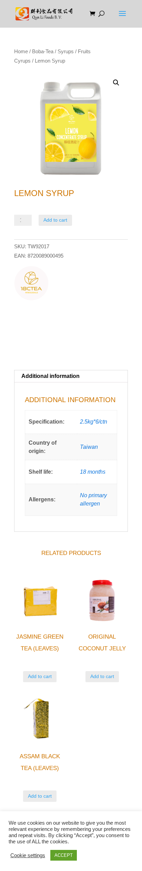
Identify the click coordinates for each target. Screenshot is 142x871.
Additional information (50, 376)
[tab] (71, 376)
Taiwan (89, 447)
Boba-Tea (42, 51)
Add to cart (55, 220)
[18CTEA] (31, 284)
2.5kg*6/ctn (93, 422)
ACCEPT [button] (63, 855)
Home (21, 51)
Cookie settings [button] (27, 855)
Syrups (66, 51)
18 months (92, 472)
